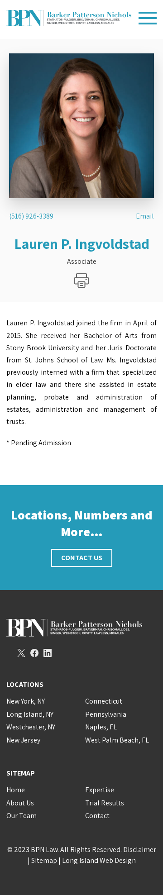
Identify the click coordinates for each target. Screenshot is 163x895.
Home (15, 790)
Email (145, 216)
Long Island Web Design (99, 860)
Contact (97, 815)
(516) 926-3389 (31, 216)
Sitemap (44, 860)
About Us (20, 803)
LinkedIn (47, 653)
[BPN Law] (68, 18)
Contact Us (81, 557)
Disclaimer (139, 849)
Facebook (34, 653)
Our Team (21, 815)
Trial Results (104, 803)
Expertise (99, 790)
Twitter (21, 653)
